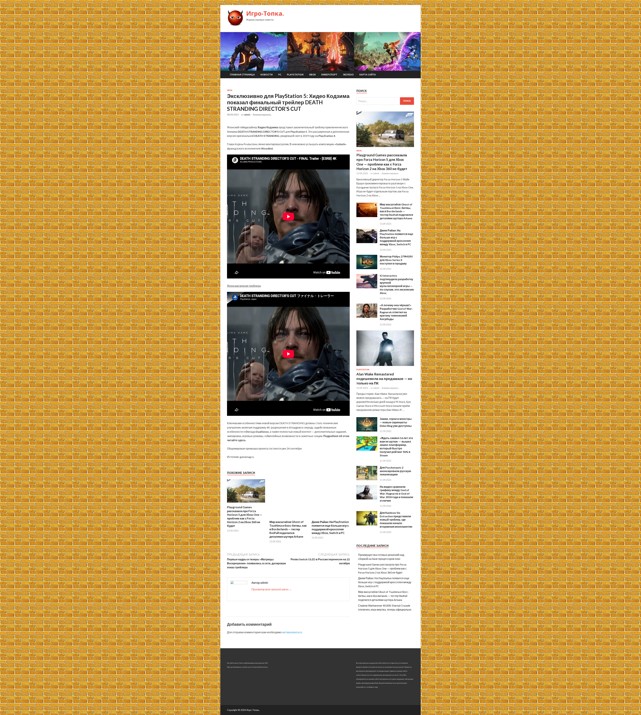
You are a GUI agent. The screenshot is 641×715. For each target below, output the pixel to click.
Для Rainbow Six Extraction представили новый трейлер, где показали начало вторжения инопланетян (396, 519)
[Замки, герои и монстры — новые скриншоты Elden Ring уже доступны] (366, 430)
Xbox (312, 74)
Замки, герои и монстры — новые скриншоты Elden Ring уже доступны (396, 422)
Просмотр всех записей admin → (271, 589)
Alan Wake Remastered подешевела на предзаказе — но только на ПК (384, 378)
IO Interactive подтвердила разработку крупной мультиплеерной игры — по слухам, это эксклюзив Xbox (397, 284)
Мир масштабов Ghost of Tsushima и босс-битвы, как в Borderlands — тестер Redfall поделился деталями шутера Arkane (288, 529)
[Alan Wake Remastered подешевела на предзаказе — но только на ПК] (385, 366)
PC (279, 74)
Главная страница (242, 74)
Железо (348, 74)
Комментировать (262, 114)
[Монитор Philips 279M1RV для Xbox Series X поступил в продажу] (366, 268)
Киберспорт (329, 74)
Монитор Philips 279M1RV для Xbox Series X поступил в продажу (396, 260)
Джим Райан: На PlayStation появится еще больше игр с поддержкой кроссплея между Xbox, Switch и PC (330, 527)
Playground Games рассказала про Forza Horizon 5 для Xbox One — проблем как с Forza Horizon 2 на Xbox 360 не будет (244, 516)
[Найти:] (385, 101)
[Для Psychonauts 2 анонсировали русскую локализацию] (366, 479)
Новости (266, 74)
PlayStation (295, 74)
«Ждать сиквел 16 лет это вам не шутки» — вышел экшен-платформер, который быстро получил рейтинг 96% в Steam (396, 446)
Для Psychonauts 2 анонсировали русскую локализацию (395, 471)
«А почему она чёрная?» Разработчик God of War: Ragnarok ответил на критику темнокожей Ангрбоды (396, 312)
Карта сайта (367, 74)
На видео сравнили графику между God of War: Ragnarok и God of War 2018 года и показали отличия (396, 493)
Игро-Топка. (265, 13)
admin (247, 114)
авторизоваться (292, 632)
